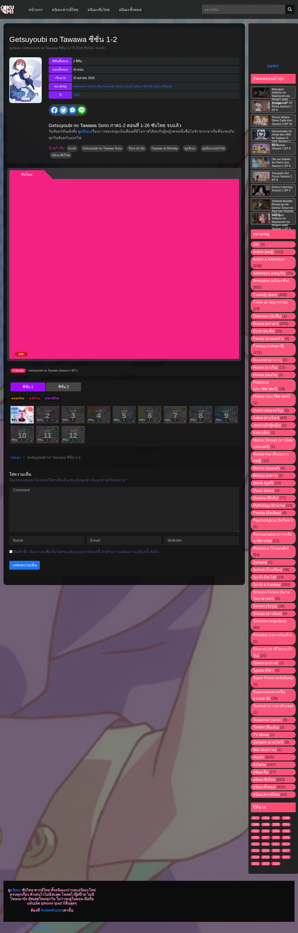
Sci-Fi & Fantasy (267, 585)
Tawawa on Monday (164, 148)
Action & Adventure (269, 259)
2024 (276, 863)
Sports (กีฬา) (263, 670)
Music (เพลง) (263, 490)
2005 (286, 831)
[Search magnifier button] (290, 9)
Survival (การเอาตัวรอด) (273, 706)
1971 (255, 818)
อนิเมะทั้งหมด (163, 86)
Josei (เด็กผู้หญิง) (267, 425)
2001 (286, 824)
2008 (276, 837)
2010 (255, 844)
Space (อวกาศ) (265, 663)
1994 (265, 818)
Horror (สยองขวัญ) (268, 410)
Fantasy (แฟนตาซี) (268, 346)
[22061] (27, 386)
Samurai (260, 562)
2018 (255, 857)
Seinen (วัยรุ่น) (265, 606)
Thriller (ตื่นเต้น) (266, 727)
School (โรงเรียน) (267, 570)
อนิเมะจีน (260, 772)
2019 (265, 857)
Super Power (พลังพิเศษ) (273, 678)
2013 (286, 844)
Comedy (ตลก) (113, 86)
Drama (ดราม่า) (266, 324)
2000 (276, 824)
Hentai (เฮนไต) (265, 375)
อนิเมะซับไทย (143, 86)
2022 (255, 863)
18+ (256, 244)
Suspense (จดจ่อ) (267, 720)
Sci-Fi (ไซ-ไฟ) (264, 577)
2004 (276, 831)
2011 (265, 844)
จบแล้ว (128, 86)
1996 (286, 818)
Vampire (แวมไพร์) (268, 742)
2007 (265, 837)
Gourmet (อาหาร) (267, 360)
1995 (276, 818)
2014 (255, 850)
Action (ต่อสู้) (263, 252)
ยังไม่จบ (259, 765)
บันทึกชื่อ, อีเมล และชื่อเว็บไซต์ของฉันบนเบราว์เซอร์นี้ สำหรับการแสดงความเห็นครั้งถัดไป (86, 552)
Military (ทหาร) (265, 476)
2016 (76, 95)
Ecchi (72, 148)
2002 (255, 831)
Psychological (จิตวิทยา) (273, 520)
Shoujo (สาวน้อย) (267, 614)
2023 (265, 863)
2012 (275, 844)
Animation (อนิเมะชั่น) (87, 86)
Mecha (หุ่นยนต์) (266, 468)
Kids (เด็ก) (261, 433)
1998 (255, 824)
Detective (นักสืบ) (267, 316)
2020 (276, 857)
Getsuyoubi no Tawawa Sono (102, 148)
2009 (286, 837)
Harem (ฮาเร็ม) (265, 367)
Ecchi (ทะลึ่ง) (263, 331)
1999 (265, 824)
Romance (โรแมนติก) (271, 548)
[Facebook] (54, 110)
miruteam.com (40, 927)
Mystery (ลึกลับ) (265, 498)
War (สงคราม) (264, 750)
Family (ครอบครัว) (268, 339)
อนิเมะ (15, 890)
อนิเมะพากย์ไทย (266, 794)
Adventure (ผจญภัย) (269, 273)
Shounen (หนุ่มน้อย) (269, 621)
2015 (265, 850)
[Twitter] (63, 110)
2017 (286, 850)
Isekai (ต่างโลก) (266, 418)
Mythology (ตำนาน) (269, 505)
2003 (265, 831)
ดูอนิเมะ (190, 148)
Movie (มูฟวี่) (263, 483)
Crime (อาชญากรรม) (270, 302)
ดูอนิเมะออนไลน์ (213, 148)
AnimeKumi (51, 910)
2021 (286, 857)
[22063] (63, 386)
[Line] (82, 110)
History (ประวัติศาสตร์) (271, 396)
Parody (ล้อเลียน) (267, 513)
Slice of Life (137, 148)
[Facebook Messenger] (72, 110)
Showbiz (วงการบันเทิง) (272, 635)
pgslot (273, 66)
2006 (255, 837)
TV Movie (261, 735)
